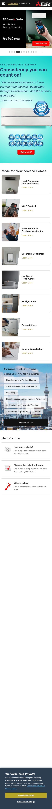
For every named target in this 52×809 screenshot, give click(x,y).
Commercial (25, 3)
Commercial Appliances (17, 411)
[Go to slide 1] (9, 52)
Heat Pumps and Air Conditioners (21, 380)
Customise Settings (26, 802)
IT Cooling (10, 392)
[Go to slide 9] (31, 52)
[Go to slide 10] (33, 52)
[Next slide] (47, 32)
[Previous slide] (5, 32)
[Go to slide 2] (12, 52)
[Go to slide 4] (16, 52)
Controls (37, 411)
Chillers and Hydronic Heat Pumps (21, 386)
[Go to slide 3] (14, 52)
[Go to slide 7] (26, 52)
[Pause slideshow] (41, 52)
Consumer (13, 3)
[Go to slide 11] (36, 52)
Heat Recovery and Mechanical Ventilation (25, 399)
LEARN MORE (26, 152)
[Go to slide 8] (28, 52)
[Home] (43, 3)
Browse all (24, 422)
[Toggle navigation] (3, 3)
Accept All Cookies (26, 795)
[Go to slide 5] (20, 52)
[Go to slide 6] (24, 52)
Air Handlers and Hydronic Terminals (22, 405)
